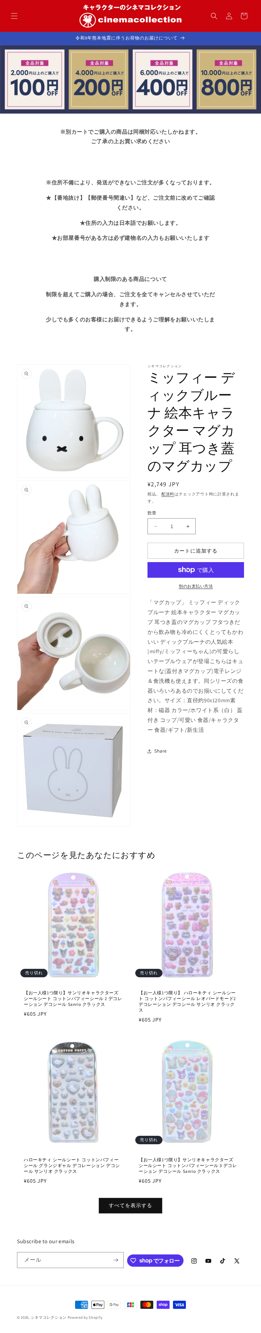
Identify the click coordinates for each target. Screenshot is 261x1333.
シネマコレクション (49, 1317)
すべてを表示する (130, 1205)
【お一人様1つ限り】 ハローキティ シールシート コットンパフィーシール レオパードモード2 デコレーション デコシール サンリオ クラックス (187, 1001)
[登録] (115, 1260)
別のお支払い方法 (196, 586)
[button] (14, 16)
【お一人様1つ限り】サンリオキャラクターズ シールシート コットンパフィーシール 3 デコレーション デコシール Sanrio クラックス (188, 1165)
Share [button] (160, 751)
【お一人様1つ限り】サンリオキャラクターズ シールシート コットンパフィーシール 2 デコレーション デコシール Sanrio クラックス (73, 998)
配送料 (167, 493)
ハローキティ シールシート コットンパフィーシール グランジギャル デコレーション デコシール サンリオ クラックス (72, 1165)
